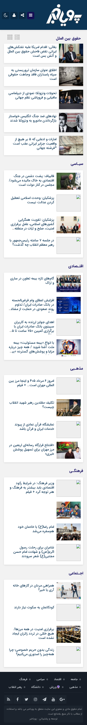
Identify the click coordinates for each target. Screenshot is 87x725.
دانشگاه (35, 687)
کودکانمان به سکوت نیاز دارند (34, 607)
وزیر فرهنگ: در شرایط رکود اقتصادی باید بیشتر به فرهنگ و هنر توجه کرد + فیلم (32, 488)
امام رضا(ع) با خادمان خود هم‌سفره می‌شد (36, 529)
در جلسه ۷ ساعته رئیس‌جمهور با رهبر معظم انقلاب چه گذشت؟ (32, 242)
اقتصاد (57, 679)
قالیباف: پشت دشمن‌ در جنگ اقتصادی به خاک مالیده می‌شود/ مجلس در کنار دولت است (31, 180)
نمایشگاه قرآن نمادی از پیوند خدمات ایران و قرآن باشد (34, 427)
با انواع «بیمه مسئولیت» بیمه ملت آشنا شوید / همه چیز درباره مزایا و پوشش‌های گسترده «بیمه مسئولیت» (31, 349)
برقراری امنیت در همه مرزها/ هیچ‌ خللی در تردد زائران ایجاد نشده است (33, 634)
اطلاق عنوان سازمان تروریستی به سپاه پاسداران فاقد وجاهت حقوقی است (32, 74)
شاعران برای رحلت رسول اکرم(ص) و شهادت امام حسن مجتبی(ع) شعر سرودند (33, 552)
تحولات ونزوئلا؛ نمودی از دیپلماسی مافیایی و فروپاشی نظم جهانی (32, 95)
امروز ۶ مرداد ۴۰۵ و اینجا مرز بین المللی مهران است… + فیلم (31, 383)
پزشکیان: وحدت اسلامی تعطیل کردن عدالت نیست (32, 200)
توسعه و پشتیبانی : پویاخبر (43, 719)
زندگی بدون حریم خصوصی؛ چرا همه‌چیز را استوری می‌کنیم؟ (31, 652)
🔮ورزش (55, 687)
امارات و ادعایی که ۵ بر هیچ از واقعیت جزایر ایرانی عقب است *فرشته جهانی (35, 144)
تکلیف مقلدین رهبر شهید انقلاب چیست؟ (31, 405)
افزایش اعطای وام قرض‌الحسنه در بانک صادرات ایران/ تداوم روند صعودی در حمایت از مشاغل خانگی (31, 307)
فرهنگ (23, 679)
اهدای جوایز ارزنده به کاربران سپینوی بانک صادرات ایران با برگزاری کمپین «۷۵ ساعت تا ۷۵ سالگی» (32, 328)
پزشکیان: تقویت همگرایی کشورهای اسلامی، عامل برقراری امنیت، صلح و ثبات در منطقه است (32, 226)
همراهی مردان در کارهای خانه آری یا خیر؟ (33, 588)
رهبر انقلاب (15, 687)
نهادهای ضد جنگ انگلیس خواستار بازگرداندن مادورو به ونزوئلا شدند (33, 118)
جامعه (74, 679)
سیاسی (40, 679)
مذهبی (73, 687)
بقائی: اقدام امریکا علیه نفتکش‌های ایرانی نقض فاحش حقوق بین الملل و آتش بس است (32, 51)
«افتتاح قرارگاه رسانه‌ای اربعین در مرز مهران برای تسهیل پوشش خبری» (31, 449)
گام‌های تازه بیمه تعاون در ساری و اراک (32, 280)
